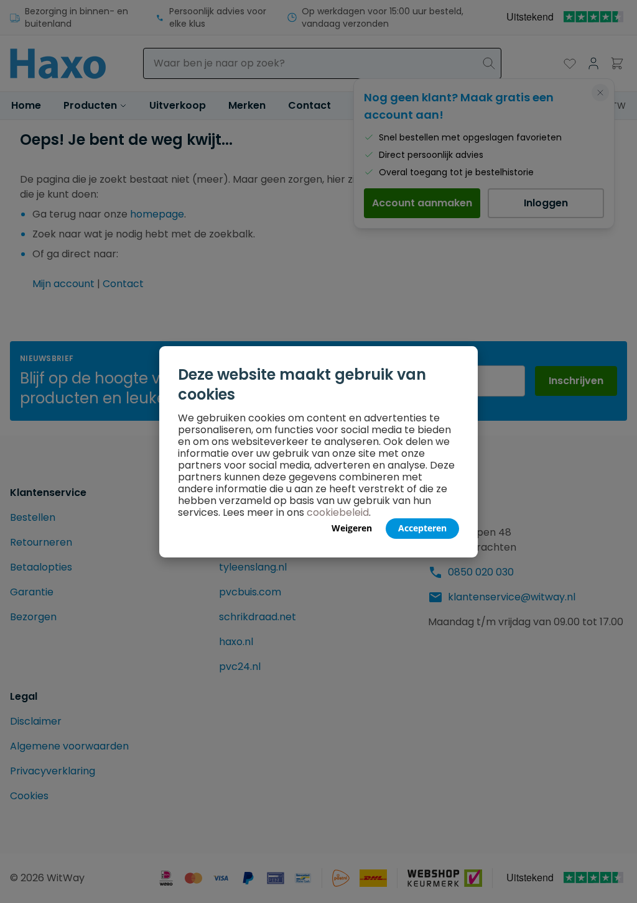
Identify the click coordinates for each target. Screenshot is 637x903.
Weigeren (352, 528)
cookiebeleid (338, 512)
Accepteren (422, 528)
